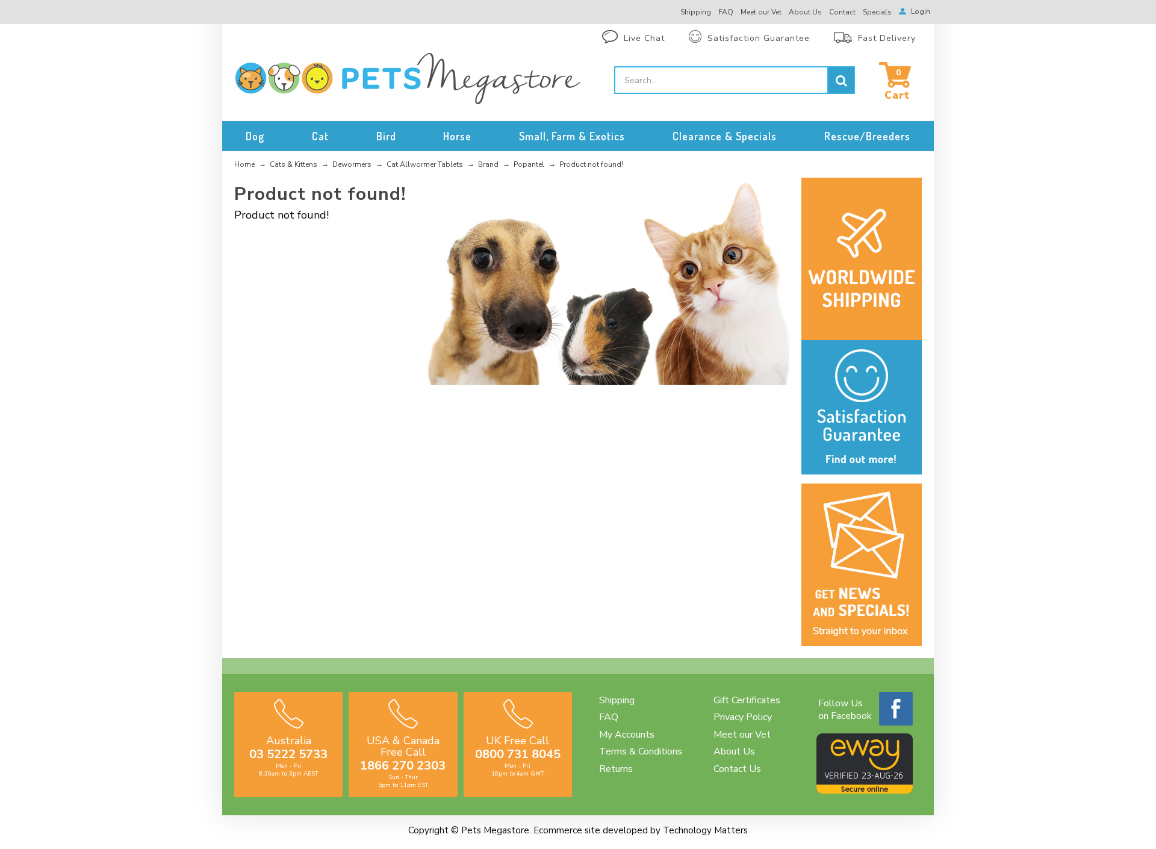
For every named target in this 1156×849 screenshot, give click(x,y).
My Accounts (626, 734)
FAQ (608, 717)
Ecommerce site (566, 830)
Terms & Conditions (640, 751)
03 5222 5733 (288, 754)
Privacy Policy (742, 717)
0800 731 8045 (518, 754)
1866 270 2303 (403, 765)
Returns (616, 769)
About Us (734, 751)
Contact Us (737, 769)
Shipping (617, 700)
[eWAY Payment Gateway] (864, 790)
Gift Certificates (746, 700)
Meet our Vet (742, 734)
